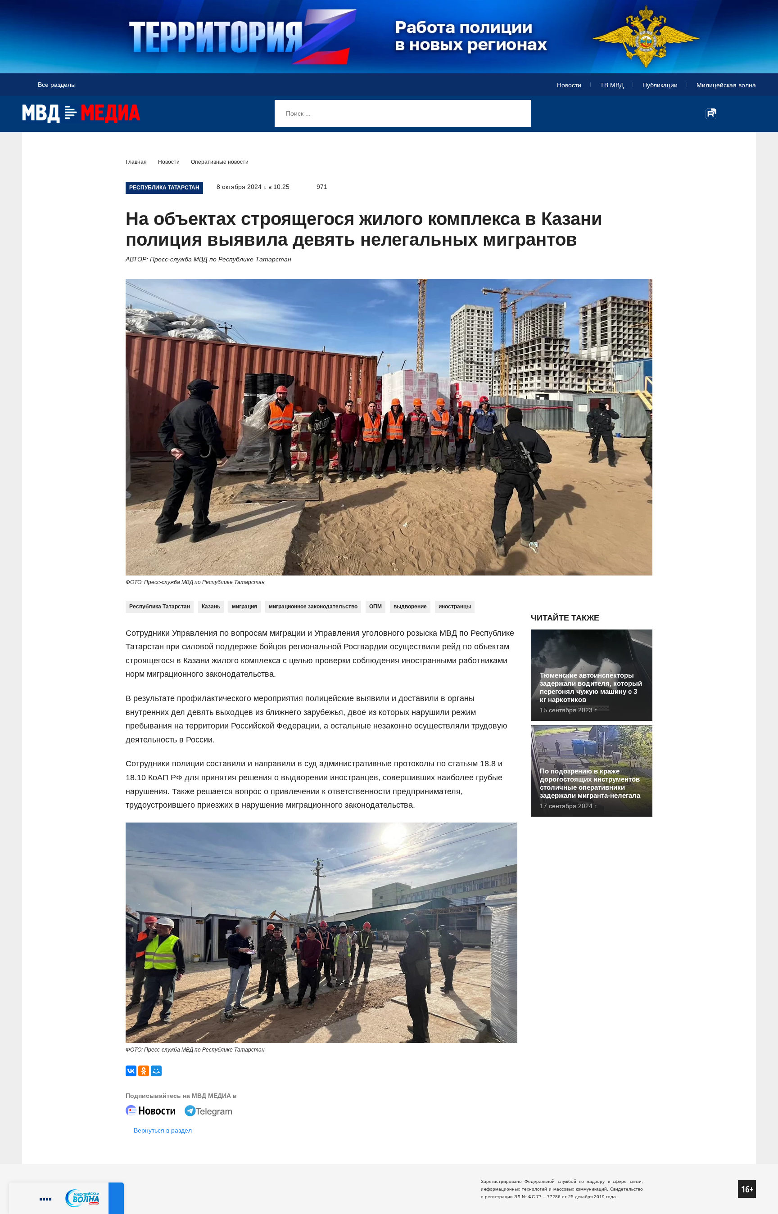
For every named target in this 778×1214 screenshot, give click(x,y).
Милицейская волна (726, 85)
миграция (244, 606)
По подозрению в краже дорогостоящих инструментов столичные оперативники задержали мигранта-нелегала (590, 783)
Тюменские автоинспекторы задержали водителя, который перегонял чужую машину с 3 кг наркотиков (591, 687)
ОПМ (375, 606)
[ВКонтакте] (131, 1071)
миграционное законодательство (313, 606)
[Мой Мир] (156, 1071)
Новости (569, 85)
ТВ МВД (612, 85)
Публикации (660, 85)
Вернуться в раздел (163, 1130)
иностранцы (455, 606)
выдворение (410, 606)
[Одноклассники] (143, 1071)
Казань (211, 606)
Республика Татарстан (159, 606)
